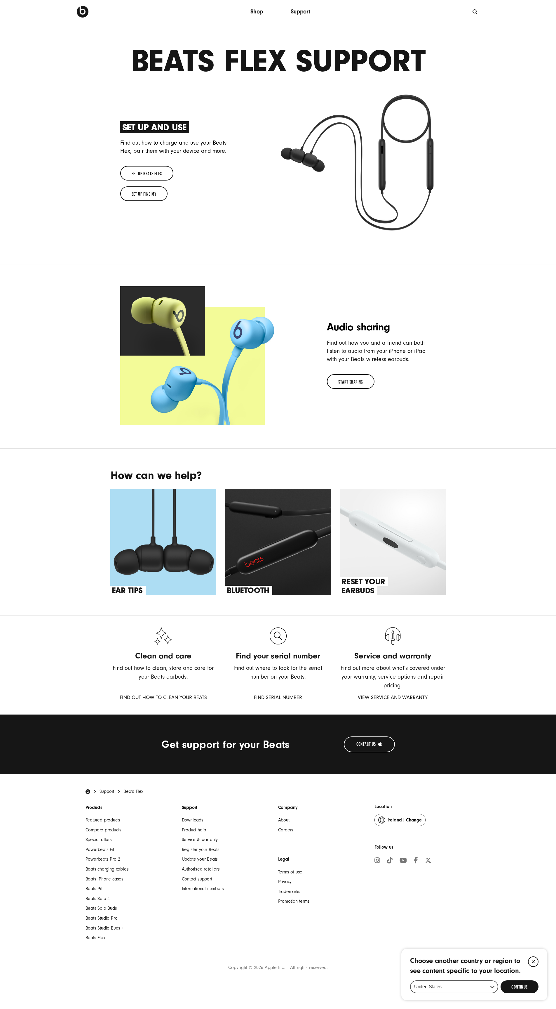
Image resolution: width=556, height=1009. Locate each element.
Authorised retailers (201, 869)
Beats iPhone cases (104, 879)
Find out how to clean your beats (163, 698)
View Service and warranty (393, 698)
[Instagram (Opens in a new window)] (377, 861)
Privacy (285, 881)
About (284, 820)
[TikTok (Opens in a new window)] (390, 861)
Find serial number (278, 698)
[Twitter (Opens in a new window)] (428, 861)
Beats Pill (95, 888)
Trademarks (289, 891)
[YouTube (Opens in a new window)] (403, 861)
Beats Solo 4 (98, 898)
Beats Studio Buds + (105, 928)
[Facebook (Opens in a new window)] (416, 861)
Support (300, 11)
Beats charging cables (107, 869)
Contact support (197, 879)
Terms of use (290, 872)
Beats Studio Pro (102, 918)
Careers (286, 830)
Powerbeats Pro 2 (103, 859)
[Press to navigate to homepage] (82, 12)
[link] (147, 173)
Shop (256, 11)
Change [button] (405, 821)
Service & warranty (200, 839)
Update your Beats (200, 859)
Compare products (103, 830)
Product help (194, 830)
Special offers (99, 839)
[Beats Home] (88, 791)
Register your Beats (200, 849)
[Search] (475, 11)
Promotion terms (294, 901)
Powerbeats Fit (100, 849)
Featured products (103, 820)
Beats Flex (95, 937)
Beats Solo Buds (101, 908)
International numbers (203, 888)
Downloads (192, 820)
